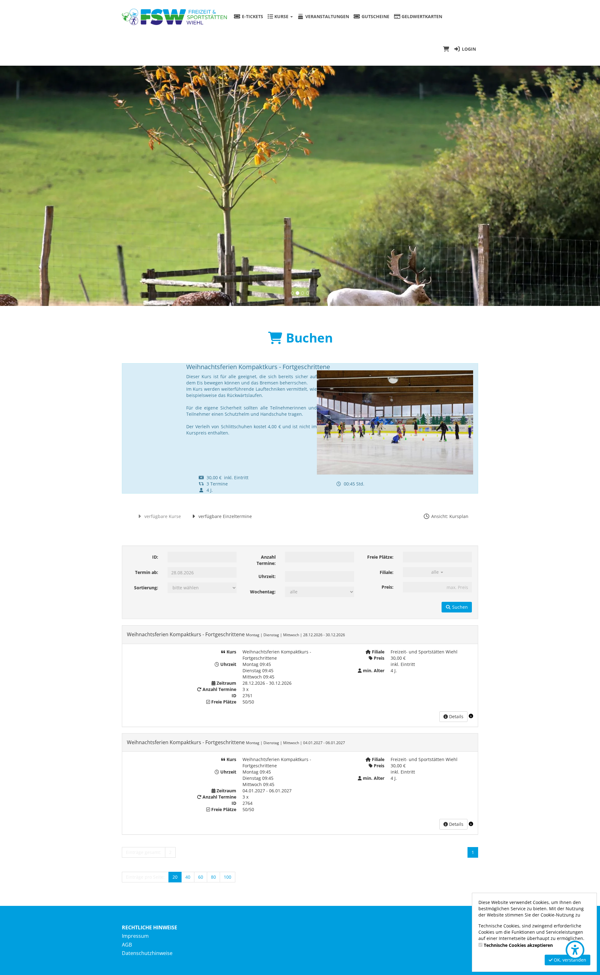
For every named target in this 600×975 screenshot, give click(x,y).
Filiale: (386, 572)
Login (468, 49)
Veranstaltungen (326, 16)
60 (200, 877)
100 (227, 877)
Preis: (387, 587)
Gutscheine (374, 16)
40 (187, 877)
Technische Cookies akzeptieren (518, 945)
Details (455, 716)
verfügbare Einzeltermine (224, 516)
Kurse (281, 16)
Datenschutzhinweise (147, 953)
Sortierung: (146, 588)
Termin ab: (146, 572)
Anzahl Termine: (266, 560)
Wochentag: (263, 592)
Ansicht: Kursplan (449, 516)
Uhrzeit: (267, 576)
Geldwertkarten (421, 16)
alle (435, 572)
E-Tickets (252, 16)
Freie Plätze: (380, 557)
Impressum (135, 935)
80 (213, 877)
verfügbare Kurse (162, 516)
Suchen (459, 607)
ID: (155, 557)
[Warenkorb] (446, 49)
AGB (127, 944)
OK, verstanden (569, 960)
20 (175, 877)
